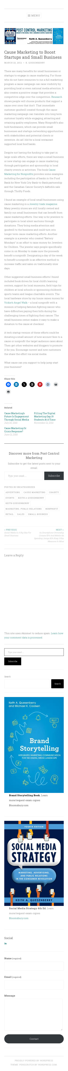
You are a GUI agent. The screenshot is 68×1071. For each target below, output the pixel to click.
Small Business (38, 514)
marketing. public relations (24, 508)
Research (56, 96)
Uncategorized (25, 487)
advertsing (13, 492)
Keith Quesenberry (17, 503)
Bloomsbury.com (18, 805)
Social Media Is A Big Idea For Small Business (17, 532)
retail (10, 514)
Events (10, 498)
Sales (21, 514)
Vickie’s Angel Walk (15, 302)
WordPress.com (47, 1064)
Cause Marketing (34, 492)
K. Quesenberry (35, 62)
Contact (34, 1038)
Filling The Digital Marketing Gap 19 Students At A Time (45, 416)
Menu (35, 15)
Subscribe (54, 475)
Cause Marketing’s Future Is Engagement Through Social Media (16, 416)
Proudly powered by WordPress (34, 1060)
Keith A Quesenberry (31, 498)
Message (9, 995)
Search (7, 676)
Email (12, 976)
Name (12, 958)
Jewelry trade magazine (43, 204)
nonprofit (51, 508)
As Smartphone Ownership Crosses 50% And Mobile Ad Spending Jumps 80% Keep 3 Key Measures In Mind (49, 535)
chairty (54, 492)
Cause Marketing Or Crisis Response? (15, 430)
